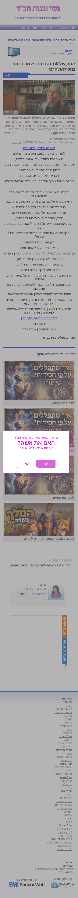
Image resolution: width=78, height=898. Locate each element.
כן (46, 464)
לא (27, 464)
